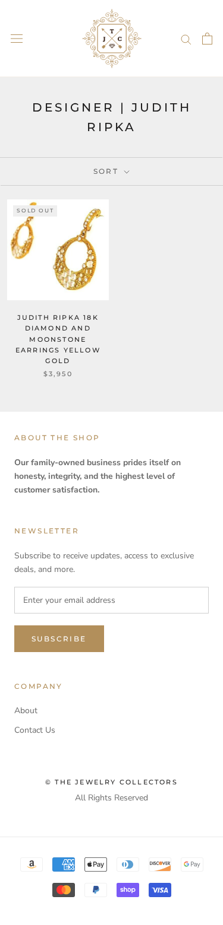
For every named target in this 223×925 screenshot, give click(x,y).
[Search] (186, 39)
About (25, 710)
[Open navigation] (17, 38)
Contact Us (34, 730)
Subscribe (59, 638)
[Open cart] (207, 38)
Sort (107, 171)
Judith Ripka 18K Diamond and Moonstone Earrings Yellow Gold (57, 339)
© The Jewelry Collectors (111, 782)
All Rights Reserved (111, 797)
